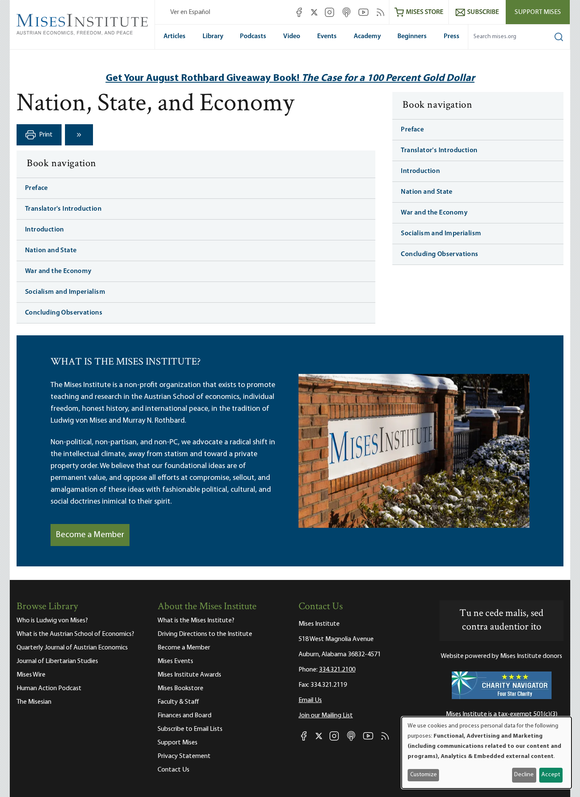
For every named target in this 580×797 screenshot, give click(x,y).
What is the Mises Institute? (196, 620)
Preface (36, 188)
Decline (524, 775)
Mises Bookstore (180, 688)
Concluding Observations (63, 312)
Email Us (310, 700)
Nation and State (50, 250)
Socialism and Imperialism (65, 292)
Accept (550, 775)
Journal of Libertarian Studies (57, 661)
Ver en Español (190, 12)
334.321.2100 (337, 669)
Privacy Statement (184, 756)
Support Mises (538, 12)
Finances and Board (184, 715)
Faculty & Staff (178, 702)
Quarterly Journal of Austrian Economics (72, 647)
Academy (367, 36)
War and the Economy (58, 271)
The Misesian (34, 702)
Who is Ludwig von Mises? (52, 620)
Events (327, 36)
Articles (174, 36)
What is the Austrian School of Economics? (75, 634)
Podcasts (253, 36)
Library (213, 36)
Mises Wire (31, 675)
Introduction (44, 229)
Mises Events (175, 661)
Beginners (412, 36)
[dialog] (487, 753)
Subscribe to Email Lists (190, 729)
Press (451, 36)
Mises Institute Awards (189, 675)
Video (291, 36)
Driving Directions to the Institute (205, 634)
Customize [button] (423, 775)
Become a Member (90, 535)
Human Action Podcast (49, 688)
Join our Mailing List (325, 715)
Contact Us (173, 769)
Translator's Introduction (63, 209)
